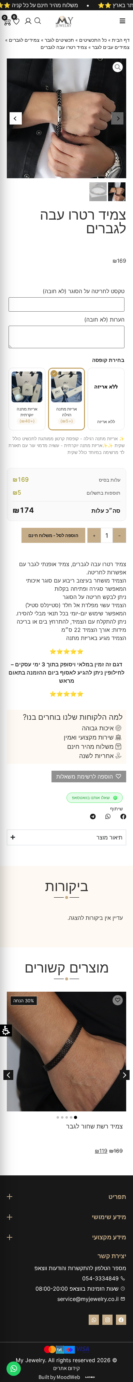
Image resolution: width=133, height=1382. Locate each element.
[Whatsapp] (94, 1320)
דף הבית (121, 40)
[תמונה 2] (71, 1117)
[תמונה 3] (66, 1117)
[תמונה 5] (58, 1117)
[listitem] (123, 816)
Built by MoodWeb (59, 1377)
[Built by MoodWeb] (90, 1377)
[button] (28, 21)
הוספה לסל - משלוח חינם (53, 535)
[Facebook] (121, 1320)
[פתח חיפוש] (37, 20)
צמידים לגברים (24, 40)
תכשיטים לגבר (59, 40)
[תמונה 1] (75, 1117)
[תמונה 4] (62, 1117)
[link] (13, 1368)
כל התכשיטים (93, 40)
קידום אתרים (66, 1368)
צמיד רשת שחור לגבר (94, 1126)
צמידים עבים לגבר (111, 47)
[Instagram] (107, 1320)
